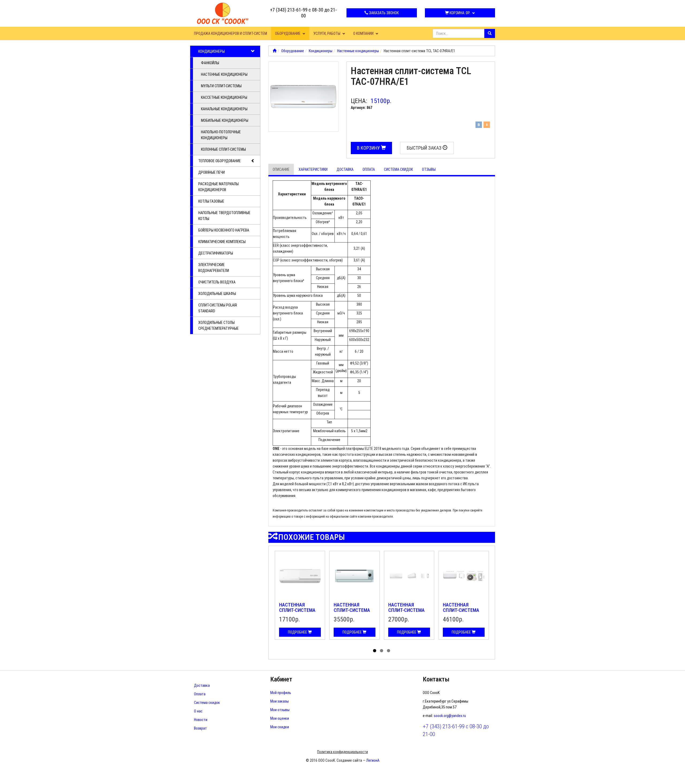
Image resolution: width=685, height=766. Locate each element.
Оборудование (288, 33)
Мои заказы (279, 701)
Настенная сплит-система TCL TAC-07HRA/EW (299, 610)
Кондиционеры (211, 51)
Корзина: (459, 13)
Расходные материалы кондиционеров (218, 187)
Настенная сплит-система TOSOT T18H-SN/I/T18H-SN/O (352, 612)
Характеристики (313, 169)
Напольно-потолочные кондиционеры (221, 135)
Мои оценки (279, 718)
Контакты (436, 679)
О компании (363, 33)
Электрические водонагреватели (213, 268)
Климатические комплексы (222, 242)
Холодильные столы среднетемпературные (218, 325)
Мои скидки (279, 727)
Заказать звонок (383, 13)
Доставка (345, 169)
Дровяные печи (211, 172)
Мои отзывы (280, 710)
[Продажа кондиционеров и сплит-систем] (274, 51)
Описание (281, 169)
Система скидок (398, 169)
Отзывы (429, 169)
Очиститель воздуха (216, 282)
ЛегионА (372, 760)
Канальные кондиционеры (224, 109)
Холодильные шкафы (217, 293)
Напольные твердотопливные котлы (224, 216)
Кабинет (281, 679)
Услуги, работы (327, 33)
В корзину (369, 148)
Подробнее (298, 632)
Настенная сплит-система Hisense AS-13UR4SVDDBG (406, 612)
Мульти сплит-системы (221, 86)
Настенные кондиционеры (224, 74)
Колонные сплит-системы (223, 149)
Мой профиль (280, 693)
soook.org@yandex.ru (450, 716)
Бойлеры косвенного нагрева (223, 230)
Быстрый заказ (425, 148)
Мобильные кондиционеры (224, 120)
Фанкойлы (210, 63)
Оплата (369, 169)
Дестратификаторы (215, 253)
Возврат (200, 728)
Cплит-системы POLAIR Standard (217, 308)
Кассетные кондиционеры (224, 97)
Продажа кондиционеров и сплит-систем (230, 33)
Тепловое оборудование (219, 161)
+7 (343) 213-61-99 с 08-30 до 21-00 (303, 12)
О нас (198, 711)
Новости (200, 720)
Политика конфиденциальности (342, 752)
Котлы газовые (211, 201)
